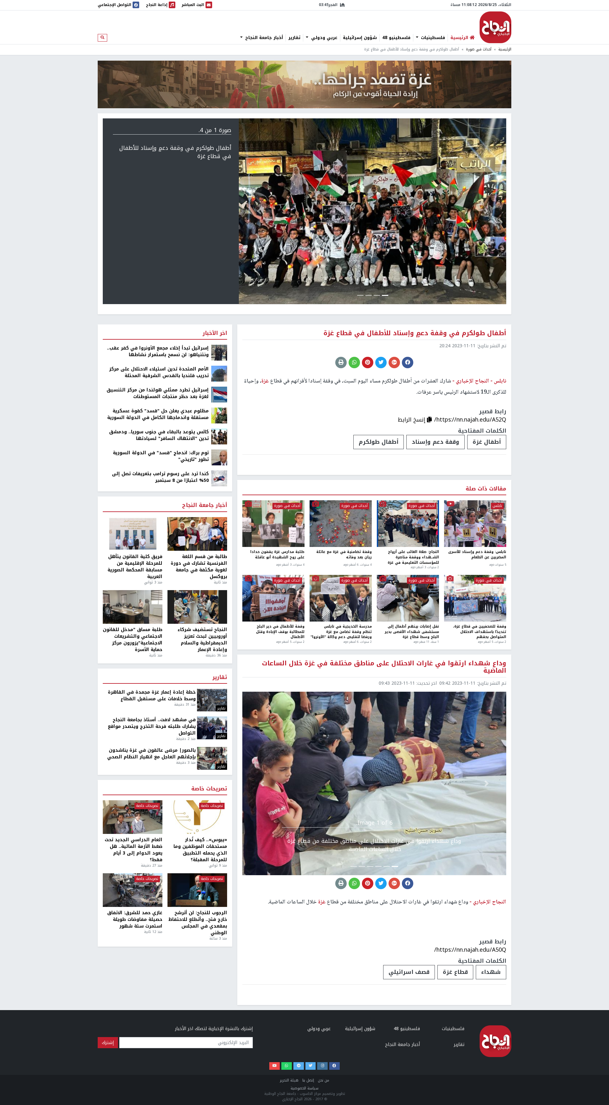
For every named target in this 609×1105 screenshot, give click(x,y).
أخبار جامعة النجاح (263, 38)
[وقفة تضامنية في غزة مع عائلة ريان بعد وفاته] (341, 523)
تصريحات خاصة (209, 789)
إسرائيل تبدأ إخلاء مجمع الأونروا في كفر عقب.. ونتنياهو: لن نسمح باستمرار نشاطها (158, 351)
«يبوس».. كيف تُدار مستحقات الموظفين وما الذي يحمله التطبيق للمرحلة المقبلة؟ (200, 849)
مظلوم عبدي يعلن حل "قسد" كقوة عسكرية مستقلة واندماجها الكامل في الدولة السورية (158, 414)
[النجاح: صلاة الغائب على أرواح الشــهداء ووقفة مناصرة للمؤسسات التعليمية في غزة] (408, 523)
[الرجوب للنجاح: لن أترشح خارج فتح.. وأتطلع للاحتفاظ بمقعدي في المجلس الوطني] (197, 890)
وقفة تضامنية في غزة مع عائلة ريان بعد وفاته (344, 555)
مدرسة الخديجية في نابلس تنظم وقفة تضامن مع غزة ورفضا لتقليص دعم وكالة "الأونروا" (341, 632)
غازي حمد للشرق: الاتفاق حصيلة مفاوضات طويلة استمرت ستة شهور (134, 919)
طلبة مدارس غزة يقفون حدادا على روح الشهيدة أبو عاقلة (277, 555)
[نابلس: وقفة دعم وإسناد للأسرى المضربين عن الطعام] (475, 523)
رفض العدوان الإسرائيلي (415, 1096)
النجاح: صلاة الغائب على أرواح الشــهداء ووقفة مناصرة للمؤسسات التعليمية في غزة (413, 557)
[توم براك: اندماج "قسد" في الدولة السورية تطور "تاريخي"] (219, 457)
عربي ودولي (323, 38)
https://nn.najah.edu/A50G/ (470, 1074)
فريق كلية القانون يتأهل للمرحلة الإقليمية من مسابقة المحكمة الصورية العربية (135, 566)
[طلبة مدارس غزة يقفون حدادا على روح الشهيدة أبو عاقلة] (273, 523)
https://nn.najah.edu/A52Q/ (470, 420)
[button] (486, 211)
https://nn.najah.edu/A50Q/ (470, 950)
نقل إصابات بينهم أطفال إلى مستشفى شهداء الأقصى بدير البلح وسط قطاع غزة (412, 632)
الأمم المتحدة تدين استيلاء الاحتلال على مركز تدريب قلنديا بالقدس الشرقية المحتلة (159, 372)
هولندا (326, 1096)
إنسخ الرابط (412, 420)
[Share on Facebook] (407, 362)
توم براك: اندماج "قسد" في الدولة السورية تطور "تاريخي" (161, 456)
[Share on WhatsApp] (354, 362)
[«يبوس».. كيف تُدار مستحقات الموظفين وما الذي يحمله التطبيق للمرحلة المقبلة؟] (197, 817)
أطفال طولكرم (378, 441)
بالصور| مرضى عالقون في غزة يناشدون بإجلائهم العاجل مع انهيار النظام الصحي (151, 753)
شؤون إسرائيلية (360, 38)
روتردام (358, 1096)
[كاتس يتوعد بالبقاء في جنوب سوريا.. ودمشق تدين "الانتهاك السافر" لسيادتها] (219, 436)
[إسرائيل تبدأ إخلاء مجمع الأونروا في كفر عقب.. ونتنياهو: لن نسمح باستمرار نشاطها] (219, 352)
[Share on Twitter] (381, 362)
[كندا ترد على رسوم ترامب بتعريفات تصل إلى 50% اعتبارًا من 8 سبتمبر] (219, 478)
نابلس (497, 506)
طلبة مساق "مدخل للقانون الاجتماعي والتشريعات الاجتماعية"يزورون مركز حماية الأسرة (132, 639)
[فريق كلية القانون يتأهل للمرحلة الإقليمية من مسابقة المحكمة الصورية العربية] (132, 534)
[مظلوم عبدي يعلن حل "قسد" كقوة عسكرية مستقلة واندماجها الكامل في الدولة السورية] (219, 415)
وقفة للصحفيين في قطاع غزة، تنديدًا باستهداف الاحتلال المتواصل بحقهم (479, 632)
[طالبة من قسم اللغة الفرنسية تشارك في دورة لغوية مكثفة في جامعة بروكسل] (197, 534)
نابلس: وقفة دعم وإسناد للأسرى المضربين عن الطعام (477, 555)
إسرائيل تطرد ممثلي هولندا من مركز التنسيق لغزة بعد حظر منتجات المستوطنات (158, 393)
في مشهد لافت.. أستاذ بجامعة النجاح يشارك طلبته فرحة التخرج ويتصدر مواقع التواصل (152, 726)
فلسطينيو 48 (396, 38)
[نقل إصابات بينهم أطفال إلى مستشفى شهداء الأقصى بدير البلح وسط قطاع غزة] (408, 598)
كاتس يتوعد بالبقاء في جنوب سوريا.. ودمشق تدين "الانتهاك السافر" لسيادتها (159, 435)
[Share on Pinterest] (367, 362)
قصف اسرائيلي (409, 972)
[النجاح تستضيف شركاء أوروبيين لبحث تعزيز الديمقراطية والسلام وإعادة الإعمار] (197, 607)
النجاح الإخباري (495, 27)
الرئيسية (504, 49)
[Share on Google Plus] (394, 362)
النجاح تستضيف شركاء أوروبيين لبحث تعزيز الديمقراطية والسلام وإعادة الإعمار (202, 639)
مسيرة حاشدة (481, 1096)
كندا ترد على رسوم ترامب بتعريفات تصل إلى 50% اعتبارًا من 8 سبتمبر (160, 477)
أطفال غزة (487, 441)
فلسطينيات (432, 38)
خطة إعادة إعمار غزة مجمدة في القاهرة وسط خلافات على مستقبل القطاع (152, 695)
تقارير (294, 38)
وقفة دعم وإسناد (435, 441)
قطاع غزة (455, 972)
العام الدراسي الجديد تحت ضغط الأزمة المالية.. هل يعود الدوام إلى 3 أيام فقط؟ (133, 849)
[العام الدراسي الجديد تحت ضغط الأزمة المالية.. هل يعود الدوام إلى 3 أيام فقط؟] (132, 817)
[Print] (341, 362)
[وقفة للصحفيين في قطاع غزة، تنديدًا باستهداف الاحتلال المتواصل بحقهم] (475, 598)
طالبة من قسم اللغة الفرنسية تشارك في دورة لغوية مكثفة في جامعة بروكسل (199, 566)
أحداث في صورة (478, 49)
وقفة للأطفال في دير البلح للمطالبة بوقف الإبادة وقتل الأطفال (280, 632)
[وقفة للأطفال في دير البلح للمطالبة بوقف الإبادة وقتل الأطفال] (273, 598)
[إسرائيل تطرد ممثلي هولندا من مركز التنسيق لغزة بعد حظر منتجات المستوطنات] (219, 394)
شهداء (491, 972)
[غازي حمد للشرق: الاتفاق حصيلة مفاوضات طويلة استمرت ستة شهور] (132, 890)
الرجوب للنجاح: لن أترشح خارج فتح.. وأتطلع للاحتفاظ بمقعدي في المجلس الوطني (197, 922)
